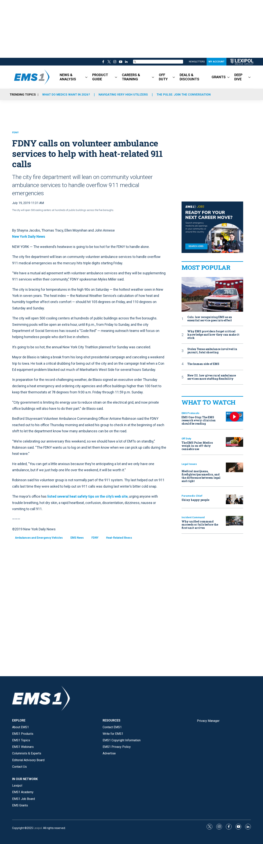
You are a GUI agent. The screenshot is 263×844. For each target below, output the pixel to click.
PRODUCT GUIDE (100, 77)
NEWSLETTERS (197, 61)
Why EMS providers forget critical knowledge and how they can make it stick (213, 334)
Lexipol (38, 828)
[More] (86, 77)
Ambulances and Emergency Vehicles (39, 537)
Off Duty (186, 438)
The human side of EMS (203, 364)
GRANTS (219, 77)
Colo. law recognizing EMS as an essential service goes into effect (209, 319)
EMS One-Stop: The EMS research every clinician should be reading (199, 420)
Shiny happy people (195, 500)
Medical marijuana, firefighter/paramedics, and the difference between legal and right (201, 476)
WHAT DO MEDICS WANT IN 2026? (66, 94)
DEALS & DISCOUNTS (189, 77)
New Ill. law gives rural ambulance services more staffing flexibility (211, 377)
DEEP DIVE (238, 77)
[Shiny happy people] (234, 499)
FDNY (15, 132)
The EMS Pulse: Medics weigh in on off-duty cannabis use (197, 446)
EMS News (77, 537)
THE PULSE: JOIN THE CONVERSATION (184, 94)
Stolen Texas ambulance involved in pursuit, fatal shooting (212, 351)
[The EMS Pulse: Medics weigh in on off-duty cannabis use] (234, 442)
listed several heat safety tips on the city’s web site (87, 496)
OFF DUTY (163, 77)
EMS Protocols (190, 413)
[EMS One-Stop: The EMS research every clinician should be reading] (234, 417)
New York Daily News (28, 236)
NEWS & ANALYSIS (68, 77)
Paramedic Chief (192, 495)
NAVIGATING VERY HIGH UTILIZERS (123, 94)
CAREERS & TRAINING (131, 77)
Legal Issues (189, 464)
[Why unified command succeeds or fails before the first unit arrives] (234, 521)
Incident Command (193, 517)
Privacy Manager (208, 721)
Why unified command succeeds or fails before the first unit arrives (200, 525)
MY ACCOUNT (216, 61)
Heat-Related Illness (119, 537)
